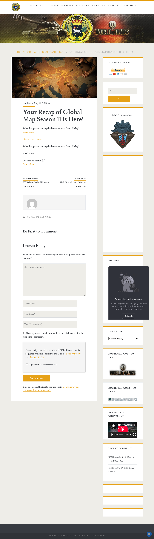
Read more (28, 131)
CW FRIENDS (128, 5)
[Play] (112, 434)
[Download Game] (122, 369)
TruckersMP (110, 5)
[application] (122, 430)
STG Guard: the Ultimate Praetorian (36, 184)
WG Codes (82, 5)
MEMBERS (67, 5)
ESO (42, 5)
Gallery (53, 5)
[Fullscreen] (134, 434)
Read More (28, 164)
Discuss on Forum (32, 139)
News (95, 5)
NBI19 (111, 457)
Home (33, 5)
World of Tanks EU (48, 52)
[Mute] (131, 434)
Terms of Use (37, 357)
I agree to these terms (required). (43, 364)
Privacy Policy (73, 353)
